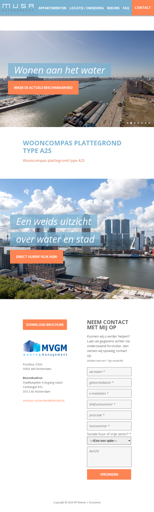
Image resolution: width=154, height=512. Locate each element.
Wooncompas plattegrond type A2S (54, 160)
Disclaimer (95, 502)
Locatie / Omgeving (87, 8)
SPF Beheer (80, 502)
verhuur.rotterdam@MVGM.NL (44, 400)
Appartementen (52, 8)
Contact (143, 7)
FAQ (126, 8)
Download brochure (45, 324)
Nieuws (113, 8)
